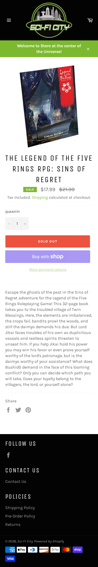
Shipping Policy (20, 507)
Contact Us (15, 481)
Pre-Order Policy (20, 516)
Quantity (12, 212)
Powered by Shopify (49, 541)
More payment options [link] (47, 269)
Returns (12, 524)
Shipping (40, 197)
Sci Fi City (25, 541)
